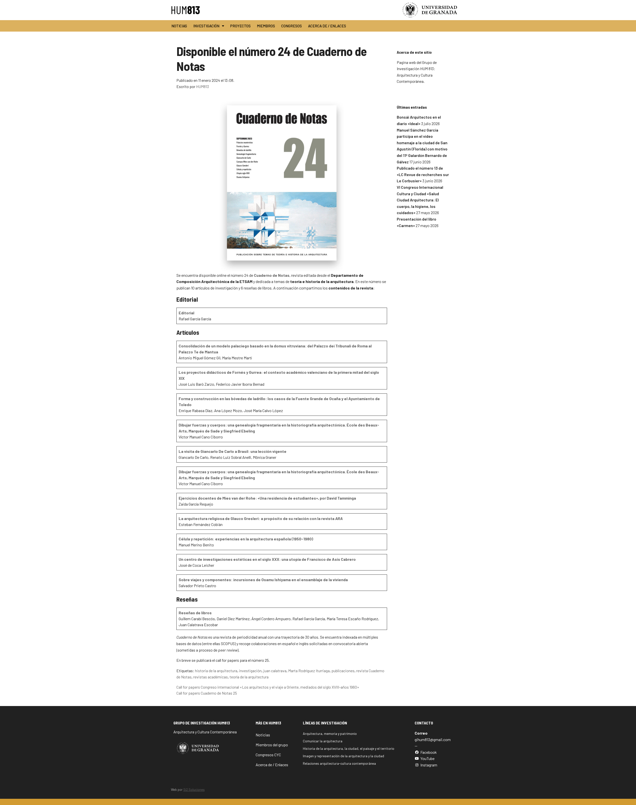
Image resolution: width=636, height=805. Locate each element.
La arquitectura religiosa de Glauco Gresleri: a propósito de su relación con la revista (261, 518)
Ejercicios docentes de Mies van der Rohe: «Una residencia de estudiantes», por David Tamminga (267, 498)
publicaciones (343, 670)
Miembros (266, 26)
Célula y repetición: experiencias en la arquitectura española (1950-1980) (246, 538)
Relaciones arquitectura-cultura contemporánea (339, 763)
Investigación (206, 26)
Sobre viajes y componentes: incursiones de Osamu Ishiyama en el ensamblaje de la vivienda (263, 579)
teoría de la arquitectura (249, 676)
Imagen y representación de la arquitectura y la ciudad (343, 756)
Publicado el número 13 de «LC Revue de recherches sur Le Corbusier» (423, 174)
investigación (250, 670)
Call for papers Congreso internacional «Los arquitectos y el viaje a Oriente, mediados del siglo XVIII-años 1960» (267, 687)
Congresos (291, 26)
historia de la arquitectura (216, 670)
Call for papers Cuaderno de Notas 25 (206, 693)
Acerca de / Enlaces (327, 26)
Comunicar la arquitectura (322, 741)
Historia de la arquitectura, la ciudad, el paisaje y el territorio (348, 748)
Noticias (179, 26)
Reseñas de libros (195, 612)
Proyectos (240, 26)
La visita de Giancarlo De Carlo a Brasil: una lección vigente (232, 451)
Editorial (186, 312)
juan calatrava (274, 670)
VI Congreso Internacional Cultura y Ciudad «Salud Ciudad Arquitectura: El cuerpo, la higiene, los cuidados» (420, 200)
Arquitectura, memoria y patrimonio (330, 733)
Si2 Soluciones (194, 790)
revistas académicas (210, 676)
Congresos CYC (268, 754)
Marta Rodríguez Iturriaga (309, 670)
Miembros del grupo (272, 744)
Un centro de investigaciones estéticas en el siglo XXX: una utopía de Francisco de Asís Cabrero (267, 559)
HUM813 (202, 86)
